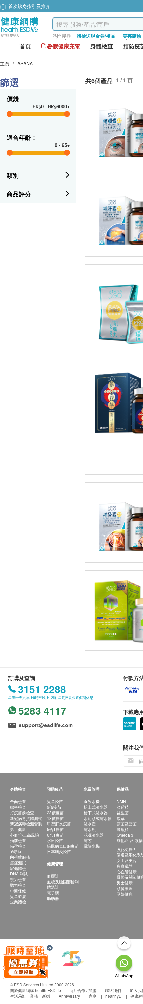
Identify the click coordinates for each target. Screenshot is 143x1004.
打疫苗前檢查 (22, 812)
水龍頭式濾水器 (98, 818)
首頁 (25, 46)
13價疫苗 (55, 818)
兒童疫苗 (55, 801)
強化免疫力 (127, 849)
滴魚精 (123, 829)
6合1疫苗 (55, 834)
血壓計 (53, 876)
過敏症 (16, 851)
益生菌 (123, 812)
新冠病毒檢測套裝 (26, 823)
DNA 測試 (19, 873)
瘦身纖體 (125, 866)
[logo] (19, 37)
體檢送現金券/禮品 (96, 35)
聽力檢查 (18, 885)
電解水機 (92, 846)
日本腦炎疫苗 (59, 851)
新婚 (46, 996)
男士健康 (18, 829)
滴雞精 (123, 807)
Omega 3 (125, 834)
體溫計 (53, 887)
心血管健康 (127, 871)
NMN (121, 801)
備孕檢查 (18, 846)
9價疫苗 (54, 807)
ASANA (25, 63)
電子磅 (53, 892)
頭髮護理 (125, 888)
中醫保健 (18, 890)
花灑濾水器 (94, 834)
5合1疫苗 (55, 829)
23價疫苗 (55, 812)
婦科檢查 (18, 807)
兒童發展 (18, 896)
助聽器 (53, 898)
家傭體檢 (18, 868)
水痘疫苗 (55, 840)
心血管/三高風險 (24, 834)
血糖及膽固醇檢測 (63, 881)
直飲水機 (92, 801)
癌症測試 (18, 862)
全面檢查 (18, 801)
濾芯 (88, 840)
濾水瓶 (90, 829)
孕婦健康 (125, 894)
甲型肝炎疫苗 (59, 823)
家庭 (93, 996)
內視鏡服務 (20, 857)
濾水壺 (90, 823)
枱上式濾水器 (96, 807)
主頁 (4, 63)
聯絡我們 (113, 990)
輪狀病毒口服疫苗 (63, 846)
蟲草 (121, 818)
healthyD (113, 996)
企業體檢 (18, 901)
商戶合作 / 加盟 (83, 990)
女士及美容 (127, 860)
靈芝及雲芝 (127, 823)
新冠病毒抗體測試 (26, 818)
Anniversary (69, 996)
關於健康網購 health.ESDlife (35, 990)
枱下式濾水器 (96, 812)
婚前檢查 (18, 840)
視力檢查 (18, 879)
